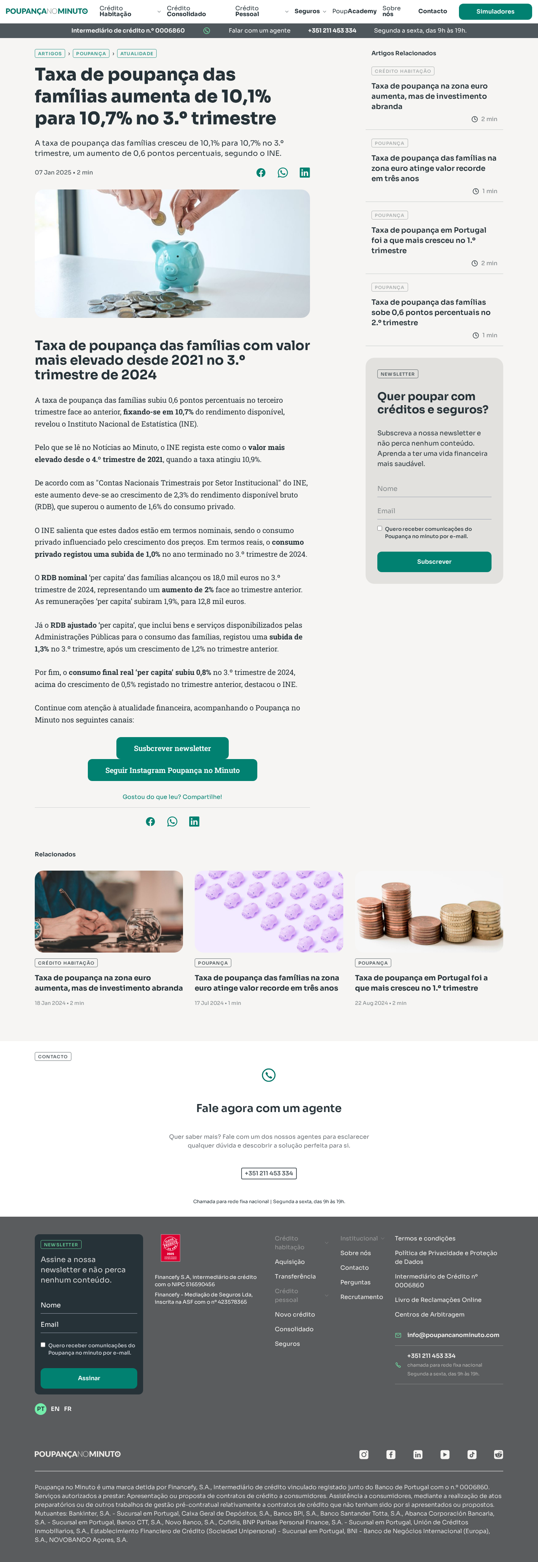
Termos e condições (425, 1238)
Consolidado (294, 1329)
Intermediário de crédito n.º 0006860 (128, 30)
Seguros (287, 1344)
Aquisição (290, 1262)
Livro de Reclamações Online (438, 1300)
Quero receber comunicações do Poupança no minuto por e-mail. (428, 533)
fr (68, 1409)
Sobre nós (355, 1253)
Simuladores (496, 11)
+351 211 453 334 (332, 30)
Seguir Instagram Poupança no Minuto (172, 770)
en (55, 1409)
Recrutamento (361, 1297)
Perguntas (355, 1282)
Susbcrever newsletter (172, 748)
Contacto (354, 1268)
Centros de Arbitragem (429, 1314)
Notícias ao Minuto (125, 447)
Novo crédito (295, 1314)
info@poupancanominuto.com (453, 1335)
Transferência (295, 1276)
